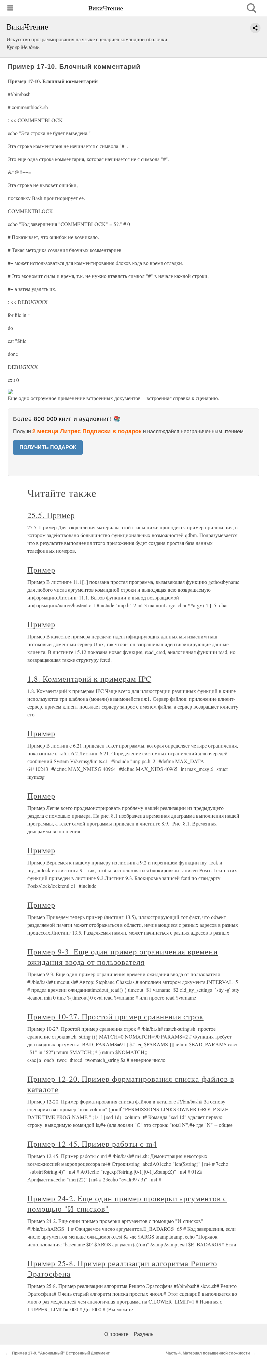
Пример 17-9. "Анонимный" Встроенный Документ (61, 1353)
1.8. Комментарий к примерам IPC (89, 679)
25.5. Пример (51, 515)
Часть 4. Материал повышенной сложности (208, 1353)
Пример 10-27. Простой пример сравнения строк (115, 1016)
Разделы (144, 1334)
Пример (41, 569)
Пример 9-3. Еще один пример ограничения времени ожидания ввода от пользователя (122, 956)
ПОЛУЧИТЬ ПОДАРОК (48, 447)
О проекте (116, 1334)
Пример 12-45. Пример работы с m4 (92, 1144)
